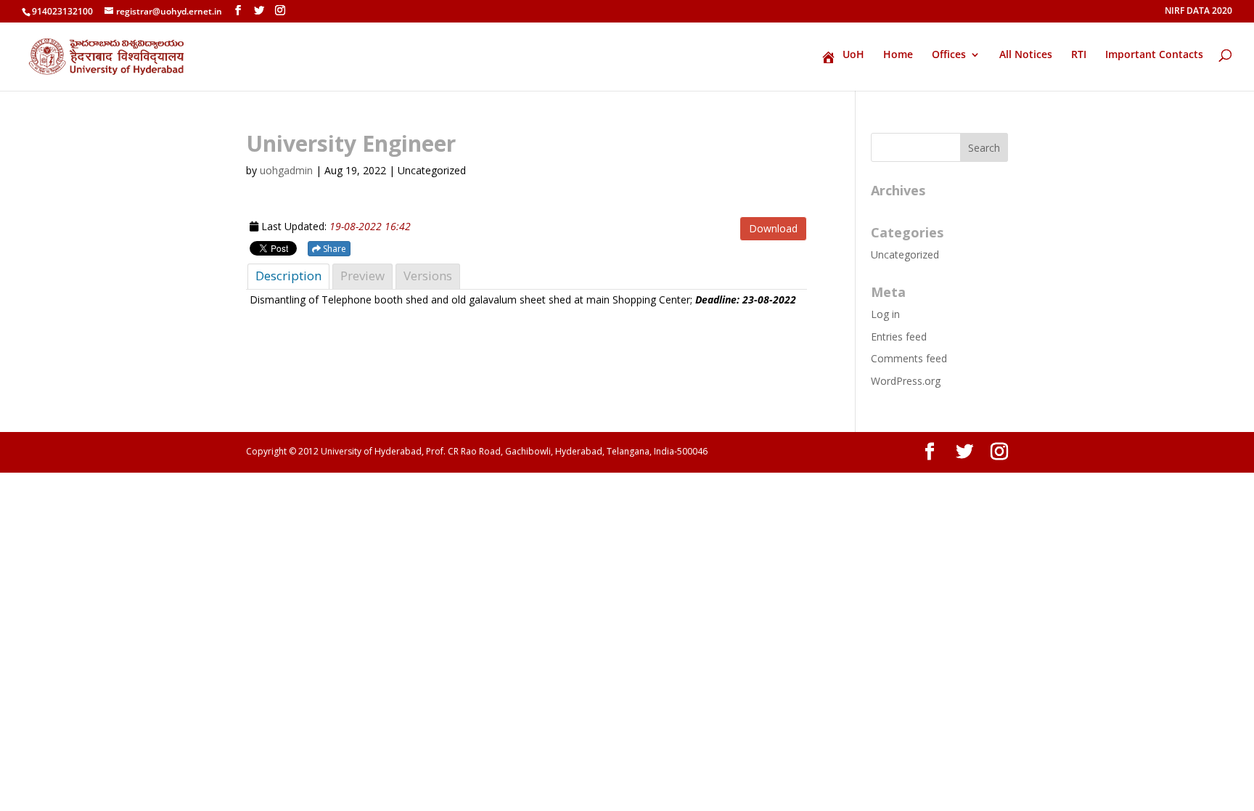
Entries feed (899, 336)
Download (773, 228)
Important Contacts (1154, 55)
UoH (853, 55)
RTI (1078, 55)
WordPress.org (905, 381)
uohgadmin (286, 170)
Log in (885, 314)
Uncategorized (905, 254)
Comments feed (909, 358)
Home (898, 55)
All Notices (1025, 55)
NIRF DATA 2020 (1198, 12)
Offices (949, 55)
